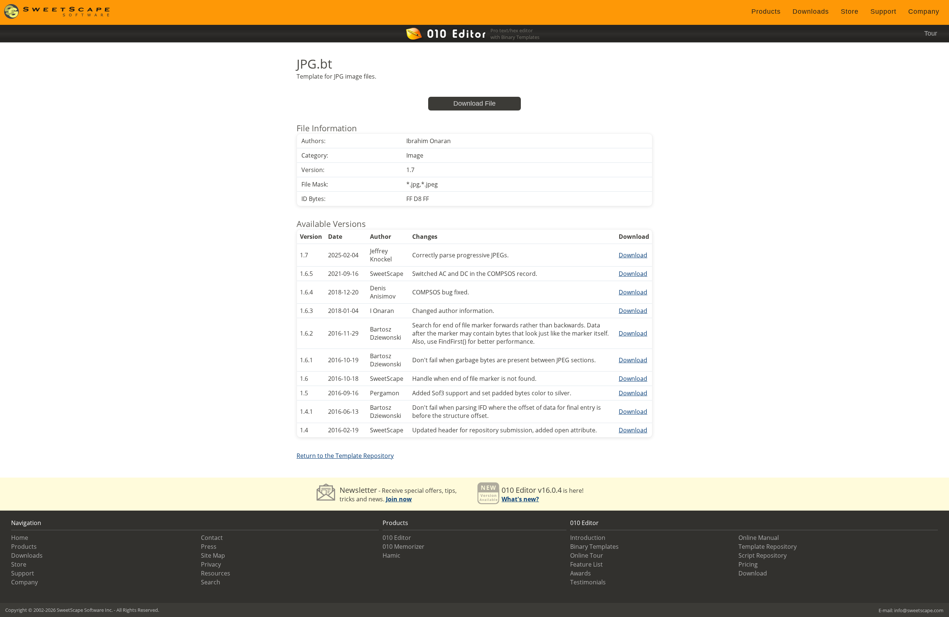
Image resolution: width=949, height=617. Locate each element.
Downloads (811, 11)
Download (633, 255)
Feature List (586, 564)
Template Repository (767, 546)
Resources (215, 573)
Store (850, 11)
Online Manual (758, 538)
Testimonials (588, 582)
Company (923, 11)
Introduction (587, 538)
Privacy (211, 564)
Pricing (748, 564)
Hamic (391, 555)
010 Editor (397, 538)
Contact (212, 538)
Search (210, 582)
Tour (930, 33)
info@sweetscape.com (918, 610)
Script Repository (762, 555)
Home (19, 538)
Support (883, 11)
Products (766, 11)
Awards (580, 573)
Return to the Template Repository (345, 456)
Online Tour (586, 555)
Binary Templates (594, 546)
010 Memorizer (403, 546)
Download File (474, 103)
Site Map (213, 555)
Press (208, 546)
